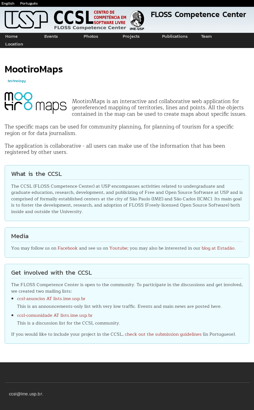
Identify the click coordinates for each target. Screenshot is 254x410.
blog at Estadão (218, 248)
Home (11, 37)
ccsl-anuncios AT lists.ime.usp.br (51, 298)
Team (206, 37)
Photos (91, 37)
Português (29, 3)
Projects (131, 37)
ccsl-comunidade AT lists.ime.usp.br (55, 315)
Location (14, 44)
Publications (175, 37)
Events (51, 37)
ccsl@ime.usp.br (25, 393)
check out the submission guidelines (163, 334)
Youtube (118, 248)
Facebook (68, 248)
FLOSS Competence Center (198, 14)
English (8, 3)
